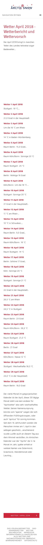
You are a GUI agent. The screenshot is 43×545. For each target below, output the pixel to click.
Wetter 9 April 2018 (13, 181)
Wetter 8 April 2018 (13, 171)
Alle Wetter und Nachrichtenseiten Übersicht (21, 537)
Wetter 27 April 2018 (14, 353)
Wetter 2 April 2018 (13, 114)
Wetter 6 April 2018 (13, 152)
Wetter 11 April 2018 (14, 200)
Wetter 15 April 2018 (14, 238)
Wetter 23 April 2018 (14, 314)
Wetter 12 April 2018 (14, 209)
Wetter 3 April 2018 (13, 123)
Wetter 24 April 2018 (14, 324)
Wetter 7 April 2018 (13, 162)
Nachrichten (15, 532)
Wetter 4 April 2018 (13, 133)
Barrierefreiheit (14, 540)
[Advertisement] (21, 77)
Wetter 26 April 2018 (14, 343)
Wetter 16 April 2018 (14, 247)
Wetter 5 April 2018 (13, 142)
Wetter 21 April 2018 (14, 295)
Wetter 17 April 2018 (14, 257)
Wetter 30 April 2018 (14, 381)
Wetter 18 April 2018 (14, 267)
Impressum (29, 532)
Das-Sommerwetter (23, 529)
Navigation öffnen (11, 15)
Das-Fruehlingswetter (18, 528)
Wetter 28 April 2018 (14, 362)
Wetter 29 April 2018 (14, 372)
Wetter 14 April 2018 (14, 228)
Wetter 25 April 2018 (14, 333)
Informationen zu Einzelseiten (21, 534)
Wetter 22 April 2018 (14, 305)
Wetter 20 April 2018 (14, 286)
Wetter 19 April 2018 (14, 276)
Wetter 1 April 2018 (13, 104)
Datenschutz (30, 540)
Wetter (29, 530)
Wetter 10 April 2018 (14, 190)
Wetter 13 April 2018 (14, 219)
